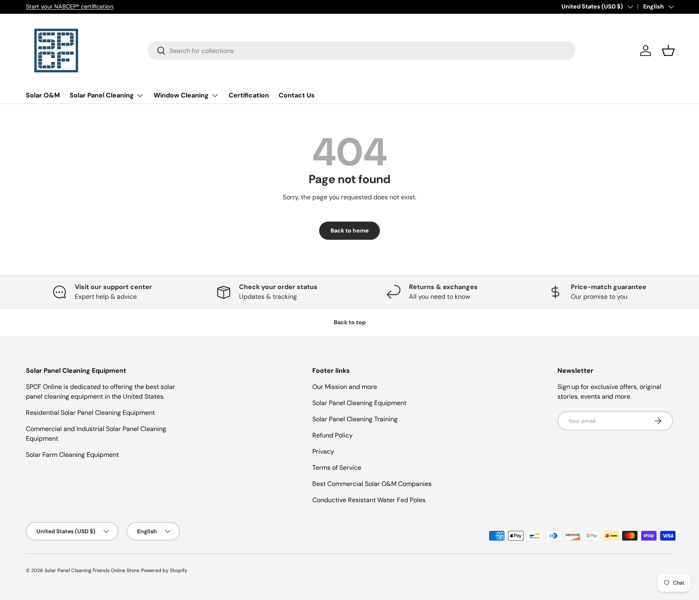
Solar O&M (43, 95)
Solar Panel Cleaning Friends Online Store (91, 570)
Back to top (350, 322)
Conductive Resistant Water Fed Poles (369, 500)
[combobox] (362, 50)
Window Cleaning (181, 95)
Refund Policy (332, 435)
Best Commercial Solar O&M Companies (372, 484)
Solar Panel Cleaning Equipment (359, 403)
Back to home (349, 230)
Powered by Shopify (164, 570)
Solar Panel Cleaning (102, 95)
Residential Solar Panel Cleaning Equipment (90, 412)
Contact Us (297, 95)
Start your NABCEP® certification (69, 6)
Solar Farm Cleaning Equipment (72, 454)
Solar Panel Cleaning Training (355, 419)
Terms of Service (336, 467)
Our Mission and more (344, 386)
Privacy (323, 451)
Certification (249, 95)
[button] (668, 50)
